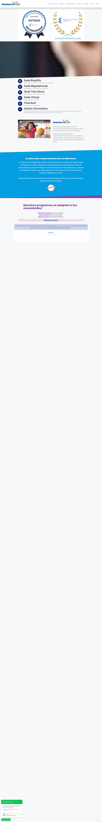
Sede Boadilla (32, 80)
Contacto (97, 3)
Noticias (91, 3)
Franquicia (86, 3)
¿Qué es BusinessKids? (53, 3)
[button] (1, 232)
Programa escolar (70, 3)
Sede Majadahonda (36, 86)
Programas (61, 3)
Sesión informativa (35, 108)
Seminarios (79, 3)
